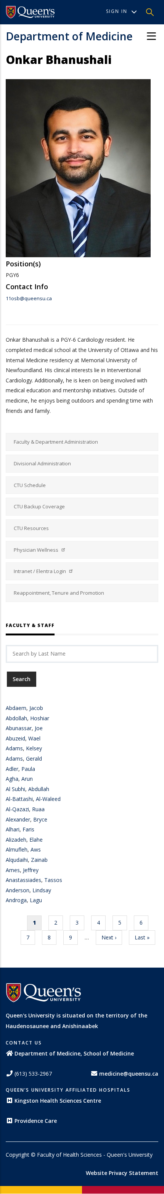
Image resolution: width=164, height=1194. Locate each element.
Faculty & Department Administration (56, 441)
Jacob (36, 708)
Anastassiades (23, 880)
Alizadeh (16, 839)
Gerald (34, 758)
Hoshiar (39, 718)
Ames (13, 870)
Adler (12, 768)
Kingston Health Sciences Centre (57, 1100)
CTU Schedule (30, 485)
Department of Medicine (69, 36)
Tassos (53, 880)
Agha (12, 778)
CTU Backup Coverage (39, 506)
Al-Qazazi (17, 809)
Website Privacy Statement (122, 1172)
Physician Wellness (36, 549)
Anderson (17, 890)
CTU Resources (31, 528)
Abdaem (16, 708)
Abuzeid (15, 738)
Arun (27, 778)
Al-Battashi (19, 798)
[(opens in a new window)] (30, 12)
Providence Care (35, 1120)
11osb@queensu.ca (29, 298)
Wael (34, 738)
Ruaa (38, 809)
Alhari (12, 829)
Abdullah (38, 789)
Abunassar (19, 728)
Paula (28, 768)
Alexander (18, 819)
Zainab (39, 859)
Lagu (36, 900)
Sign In (116, 11)
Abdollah (16, 718)
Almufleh (16, 849)
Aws (36, 849)
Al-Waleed (48, 798)
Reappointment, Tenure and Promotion (59, 592)
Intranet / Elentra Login (40, 571)
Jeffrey (31, 870)
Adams (14, 748)
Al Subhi (15, 789)
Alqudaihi (17, 859)
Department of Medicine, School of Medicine (74, 1053)
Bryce (40, 819)
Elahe (36, 839)
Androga (16, 900)
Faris (28, 829)
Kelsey (34, 748)
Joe (39, 728)
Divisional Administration (42, 463)
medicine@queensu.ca (128, 1073)
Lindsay (41, 890)
